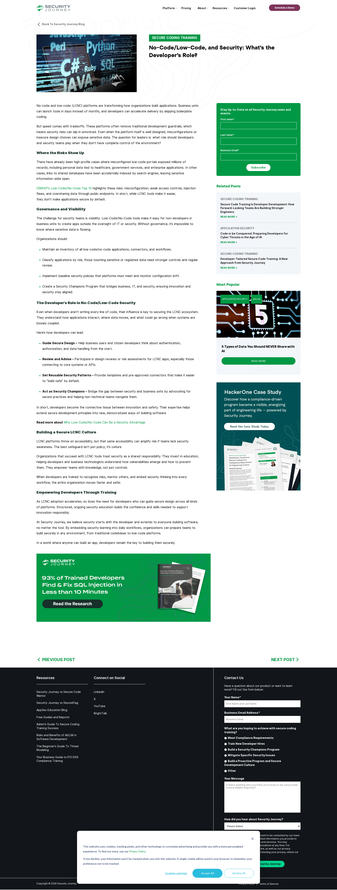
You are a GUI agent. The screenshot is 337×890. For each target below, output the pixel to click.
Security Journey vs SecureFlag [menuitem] (57, 702)
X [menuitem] (95, 699)
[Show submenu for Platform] (176, 8)
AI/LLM (256, 299)
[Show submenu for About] (207, 8)
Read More (258, 361)
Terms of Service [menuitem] (268, 883)
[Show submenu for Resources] (228, 8)
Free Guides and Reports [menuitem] (52, 717)
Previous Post (58, 659)
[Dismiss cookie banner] (252, 839)
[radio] (262, 738)
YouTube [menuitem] (99, 706)
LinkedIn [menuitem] (99, 691)
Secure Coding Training (174, 38)
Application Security (234, 299)
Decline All (238, 873)
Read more (227, 216)
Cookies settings (176, 873)
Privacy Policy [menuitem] (246, 883)
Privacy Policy (137, 851)
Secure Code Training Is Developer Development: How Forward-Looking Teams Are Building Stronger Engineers (257, 208)
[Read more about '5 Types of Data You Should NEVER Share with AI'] (258, 314)
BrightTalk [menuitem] (100, 713)
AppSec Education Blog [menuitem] (51, 710)
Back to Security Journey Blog (63, 24)
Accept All (207, 873)
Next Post (283, 659)
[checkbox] (262, 754)
